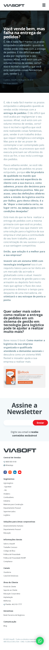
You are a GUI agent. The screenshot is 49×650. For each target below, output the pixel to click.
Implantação (8, 597)
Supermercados (9, 511)
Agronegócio (8, 483)
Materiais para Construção (13, 504)
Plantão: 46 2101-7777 (13, 604)
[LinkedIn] (14, 472)
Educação (7, 533)
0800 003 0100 (10, 462)
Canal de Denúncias (11, 576)
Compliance (8, 561)
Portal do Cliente (10, 586)
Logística (7, 80)
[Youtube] (19, 472)
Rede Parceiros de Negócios (14, 615)
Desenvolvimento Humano (13, 526)
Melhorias (7, 601)
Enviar (40, 422)
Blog (5, 626)
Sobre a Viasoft (9, 544)
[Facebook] (5, 472)
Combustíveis (9, 497)
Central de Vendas (12, 457)
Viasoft (13, 80)
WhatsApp (9, 465)
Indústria (7, 501)
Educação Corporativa (12, 594)
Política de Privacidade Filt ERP (15, 558)
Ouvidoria (7, 572)
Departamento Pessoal (12, 508)
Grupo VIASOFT (12, 83)
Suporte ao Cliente (10, 590)
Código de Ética (9, 551)
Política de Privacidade (12, 554)
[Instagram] (10, 472)
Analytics (7, 494)
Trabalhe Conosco (10, 547)
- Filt (5, 490)
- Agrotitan (7, 487)
